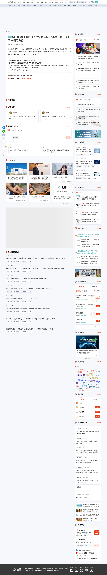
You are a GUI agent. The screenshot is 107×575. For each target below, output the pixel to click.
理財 (69, 5)
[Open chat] (3, 152)
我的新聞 (90, 5)
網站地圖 (61, 568)
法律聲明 (66, 568)
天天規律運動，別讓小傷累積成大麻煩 (16, 198)
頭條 (10, 5)
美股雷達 (84, 147)
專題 (79, 5)
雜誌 (84, 5)
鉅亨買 (56, 2)
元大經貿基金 (79, 313)
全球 (46, 2)
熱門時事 (35, 5)
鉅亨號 (62, 2)
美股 (28, 2)
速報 (41, 5)
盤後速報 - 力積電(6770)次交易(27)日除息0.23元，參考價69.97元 (62, 198)
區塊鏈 (59, 5)
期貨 (54, 5)
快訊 (9, 31)
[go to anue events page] (89, 2)
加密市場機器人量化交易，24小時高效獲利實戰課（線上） (90, 221)
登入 (94, 2)
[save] (3, 148)
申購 (98, 306)
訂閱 (66, 2)
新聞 (19, 2)
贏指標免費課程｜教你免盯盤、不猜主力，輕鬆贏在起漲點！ (90, 206)
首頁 (15, 2)
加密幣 (51, 2)
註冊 (97, 2)
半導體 (82, 416)
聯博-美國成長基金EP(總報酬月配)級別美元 (85, 296)
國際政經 (83, 158)
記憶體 (82, 407)
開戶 (98, 297)
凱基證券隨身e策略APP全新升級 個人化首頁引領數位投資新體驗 (16, 178)
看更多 (68, 107)
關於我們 (27, 568)
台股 (24, 2)
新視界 (74, 5)
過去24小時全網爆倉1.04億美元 (19, 150)
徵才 (56, 568)
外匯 (42, 2)
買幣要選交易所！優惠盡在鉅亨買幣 (21, 76)
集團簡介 (32, 568)
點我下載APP (26, 79)
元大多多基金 (79, 320)
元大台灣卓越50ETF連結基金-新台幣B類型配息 (85, 305)
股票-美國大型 (84, 300)
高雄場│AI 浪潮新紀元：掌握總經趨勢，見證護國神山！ (90, 198)
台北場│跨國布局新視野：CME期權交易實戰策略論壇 (90, 213)
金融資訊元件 (45, 568)
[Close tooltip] (16, 152)
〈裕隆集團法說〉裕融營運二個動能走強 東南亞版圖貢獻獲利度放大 (39, 178)
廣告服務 (38, 568)
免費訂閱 (96, 545)
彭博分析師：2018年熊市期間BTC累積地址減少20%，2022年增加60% (56, 151)
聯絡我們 (51, 568)
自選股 (96, 5)
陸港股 (33, 2)
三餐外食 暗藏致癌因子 (60, 177)
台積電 (82, 412)
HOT (83, 197)
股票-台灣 (83, 309)
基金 (38, 2)
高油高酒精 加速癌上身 (37, 197)
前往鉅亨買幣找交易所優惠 (19, 70)
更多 (98, 40)
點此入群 (39, 63)
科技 (24, 5)
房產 (65, 5)
